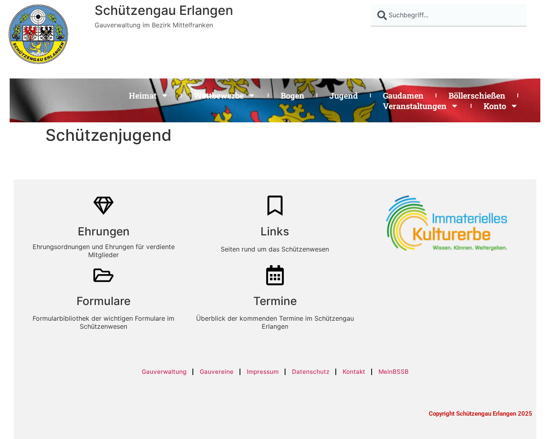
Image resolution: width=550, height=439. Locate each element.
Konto (495, 106)
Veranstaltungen (415, 106)
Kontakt (354, 371)
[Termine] (275, 275)
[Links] (275, 206)
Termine (275, 301)
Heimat (143, 95)
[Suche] (536, 15)
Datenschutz (310, 371)
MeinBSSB (393, 371)
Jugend (343, 95)
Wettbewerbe (219, 95)
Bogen (292, 95)
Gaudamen (403, 95)
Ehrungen (104, 231)
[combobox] (449, 15)
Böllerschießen (477, 95)
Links (275, 231)
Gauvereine (217, 371)
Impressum (263, 371)
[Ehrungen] (103, 206)
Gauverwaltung (164, 371)
